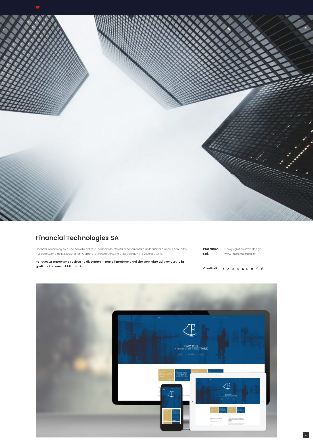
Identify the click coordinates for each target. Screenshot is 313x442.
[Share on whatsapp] (247, 269)
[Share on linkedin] (242, 269)
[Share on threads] (233, 269)
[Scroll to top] (306, 435)
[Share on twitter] (228, 269)
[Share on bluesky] (252, 269)
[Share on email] (261, 269)
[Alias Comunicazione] (262, 7)
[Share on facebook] (224, 269)
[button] (37, 7)
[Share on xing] (256, 269)
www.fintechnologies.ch (240, 254)
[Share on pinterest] (238, 269)
